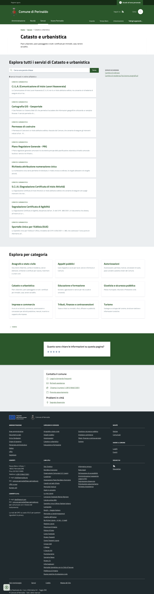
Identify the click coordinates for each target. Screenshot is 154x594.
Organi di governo (15, 441)
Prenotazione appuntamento (88, 484)
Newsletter (117, 469)
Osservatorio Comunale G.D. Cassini (56, 473)
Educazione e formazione (52, 445)
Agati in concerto (50, 490)
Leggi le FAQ (82, 478)
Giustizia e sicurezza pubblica (88, 431)
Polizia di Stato (49, 530)
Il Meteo (46, 547)
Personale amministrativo (18, 445)
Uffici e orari (13, 484)
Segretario (12, 455)
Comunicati (117, 434)
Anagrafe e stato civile (51, 431)
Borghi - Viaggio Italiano (52, 510)
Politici (11, 448)
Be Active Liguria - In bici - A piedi (55, 520)
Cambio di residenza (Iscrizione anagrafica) (121, 75)
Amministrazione (18, 20)
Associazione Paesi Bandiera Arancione (57, 480)
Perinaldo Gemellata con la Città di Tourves (58, 567)
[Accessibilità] (6, 587)
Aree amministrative (16, 431)
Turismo (80, 441)
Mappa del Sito (65, 583)
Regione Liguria (15, 2)
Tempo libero (104, 21)
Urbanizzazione (118, 21)
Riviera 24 (47, 560)
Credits (48, 583)
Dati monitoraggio (15, 583)
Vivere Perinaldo (57, 20)
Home (23, 29)
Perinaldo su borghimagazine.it (54, 513)
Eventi (115, 452)
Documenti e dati (15, 434)
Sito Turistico (48, 466)
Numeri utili (13, 487)
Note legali (82, 470)
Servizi (43, 20)
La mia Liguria (48, 493)
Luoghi (115, 449)
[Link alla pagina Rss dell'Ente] (114, 466)
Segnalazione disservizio (86, 481)
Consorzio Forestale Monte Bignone (56, 496)
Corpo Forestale (49, 533)
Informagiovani (49, 564)
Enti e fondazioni (15, 438)
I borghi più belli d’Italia (52, 483)
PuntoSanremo (49, 554)
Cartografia (47, 507)
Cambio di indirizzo (112, 72)
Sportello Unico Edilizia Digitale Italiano (57, 503)
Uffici (11, 451)
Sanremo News (49, 557)
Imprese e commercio (85, 434)
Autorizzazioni (48, 438)
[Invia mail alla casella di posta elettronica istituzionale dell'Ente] (21, 477)
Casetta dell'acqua (50, 517)
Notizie (115, 431)
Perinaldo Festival (50, 486)
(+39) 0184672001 (22, 474)
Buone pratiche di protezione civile (55, 574)
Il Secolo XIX (48, 550)
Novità (32, 20)
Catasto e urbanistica (20, 82)
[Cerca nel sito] (139, 11)
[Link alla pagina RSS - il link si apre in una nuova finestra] (123, 11)
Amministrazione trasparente (88, 476)
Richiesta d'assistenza (86, 486)
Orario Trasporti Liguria (51, 540)
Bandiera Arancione (50, 470)
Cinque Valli (48, 544)
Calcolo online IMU (50, 500)
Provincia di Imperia (50, 527)
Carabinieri (47, 476)
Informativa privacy (85, 466)
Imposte (92, 21)
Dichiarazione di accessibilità (88, 473)
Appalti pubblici (49, 434)
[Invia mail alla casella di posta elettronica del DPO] (20, 499)
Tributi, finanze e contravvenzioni (89, 438)
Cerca (94, 70)
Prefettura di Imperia (51, 570)
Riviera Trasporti (49, 537)
